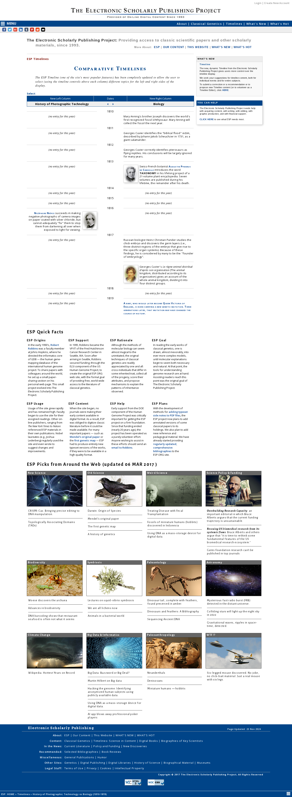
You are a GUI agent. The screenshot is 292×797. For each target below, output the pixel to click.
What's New (256, 24)
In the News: (53, 746)
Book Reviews (111, 752)
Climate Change (39, 635)
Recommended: (50, 752)
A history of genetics (101, 534)
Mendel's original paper (85, 437)
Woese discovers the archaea (47, 600)
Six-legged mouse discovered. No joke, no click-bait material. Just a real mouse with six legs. (233, 676)
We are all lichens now (102, 608)
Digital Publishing (93, 762)
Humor (102, 757)
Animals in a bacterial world (106, 616)
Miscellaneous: (51, 757)
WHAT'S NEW (221, 47)
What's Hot (279, 24)
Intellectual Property (129, 768)
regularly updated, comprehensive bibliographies (165, 447)
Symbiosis (94, 562)
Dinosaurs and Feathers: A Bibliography (173, 611)
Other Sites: (53, 762)
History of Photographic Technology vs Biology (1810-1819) (70, 794)
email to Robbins (121, 447)
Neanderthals (156, 673)
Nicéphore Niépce (44, 213)
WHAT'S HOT (243, 47)
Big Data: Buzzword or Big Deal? (109, 673)
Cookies (106, 768)
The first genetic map (102, 526)
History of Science (147, 762)
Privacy (92, 768)
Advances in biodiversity (44, 608)
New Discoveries (135, 746)
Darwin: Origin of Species (104, 510)
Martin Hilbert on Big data (105, 680)
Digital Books (149, 741)
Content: (56, 741)
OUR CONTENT (173, 47)
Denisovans (155, 680)
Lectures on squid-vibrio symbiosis (111, 600)
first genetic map (85, 440)
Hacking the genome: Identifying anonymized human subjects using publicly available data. (110, 692)
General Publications (79, 757)
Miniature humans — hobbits (166, 688)
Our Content (82, 735)
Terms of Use (74, 768)
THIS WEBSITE (198, 47)
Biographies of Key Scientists (182, 741)
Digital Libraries (120, 762)
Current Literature (77, 746)
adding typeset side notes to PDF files (170, 413)
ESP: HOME (8, 794)
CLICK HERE (207, 119)
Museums (204, 762)
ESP (157, 47)
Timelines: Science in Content (115, 741)
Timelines (234, 24)
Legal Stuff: (53, 768)
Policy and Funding (107, 746)
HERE (225, 90)
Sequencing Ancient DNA (163, 619)
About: (57, 735)
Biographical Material (179, 762)
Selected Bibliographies (81, 752)
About (182, 24)
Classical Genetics (207, 24)
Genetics (71, 762)
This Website (103, 735)
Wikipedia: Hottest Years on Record (51, 673)
